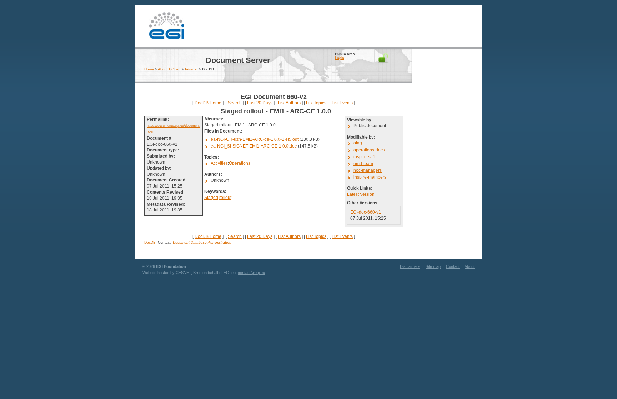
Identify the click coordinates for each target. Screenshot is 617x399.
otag (357, 142)
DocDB (150, 242)
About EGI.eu (169, 69)
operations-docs (369, 150)
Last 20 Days (259, 102)
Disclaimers (410, 266)
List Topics (316, 102)
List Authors (289, 102)
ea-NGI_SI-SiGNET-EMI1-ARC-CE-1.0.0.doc (254, 146)
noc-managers (367, 170)
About (470, 266)
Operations (239, 163)
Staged (211, 197)
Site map (433, 266)
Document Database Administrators (202, 242)
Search (235, 102)
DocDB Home (208, 102)
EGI (166, 25)
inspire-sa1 (364, 156)
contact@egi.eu (251, 272)
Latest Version (361, 194)
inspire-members (369, 177)
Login (339, 58)
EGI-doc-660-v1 (365, 212)
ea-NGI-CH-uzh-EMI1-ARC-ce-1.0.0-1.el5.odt (255, 139)
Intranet (191, 69)
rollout (225, 197)
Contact (453, 266)
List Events (342, 102)
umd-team (363, 163)
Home (149, 69)
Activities (219, 163)
